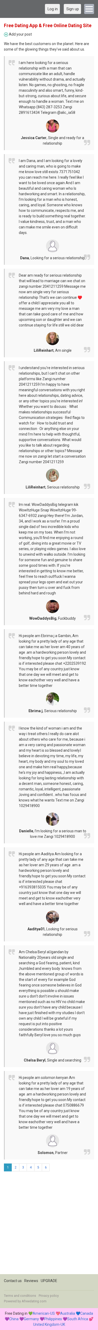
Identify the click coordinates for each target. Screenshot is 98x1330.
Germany (31, 1319)
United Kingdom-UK (49, 1324)
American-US (44, 1313)
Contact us (13, 1281)
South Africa (77, 1319)
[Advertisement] (49, 1224)
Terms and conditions (20, 1296)
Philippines (53, 1319)
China (14, 1319)
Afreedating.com (34, 1301)
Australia (67, 1313)
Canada (86, 1313)
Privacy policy (49, 1296)
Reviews (31, 1281)
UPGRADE (49, 1281)
